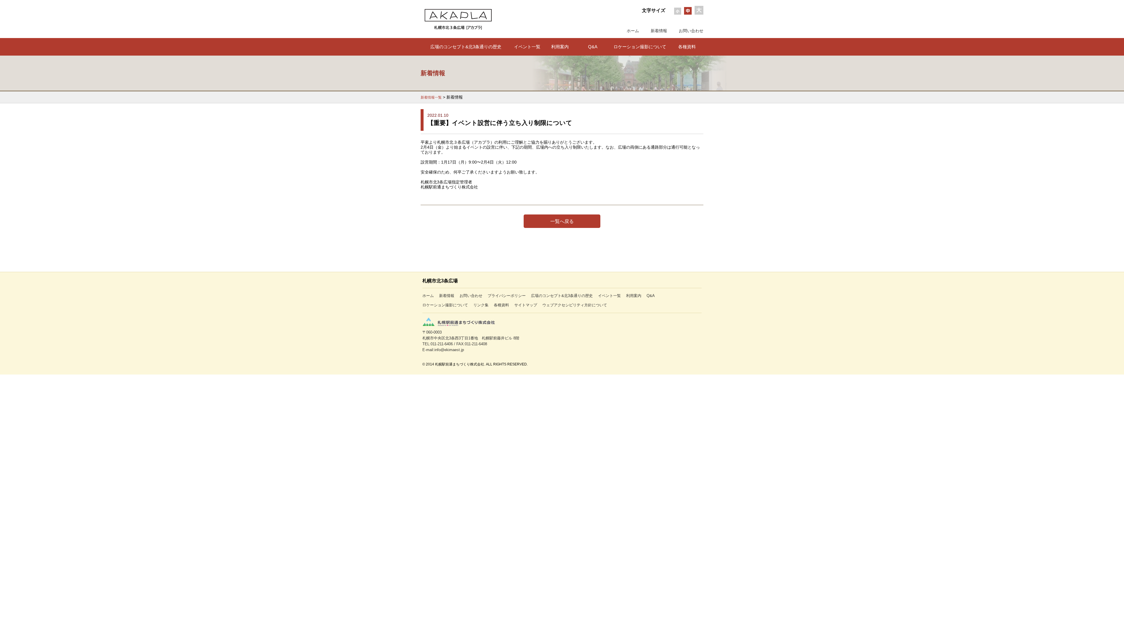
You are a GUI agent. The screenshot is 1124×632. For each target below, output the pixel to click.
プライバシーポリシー (507, 295)
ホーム (633, 30)
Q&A (592, 46)
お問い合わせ (691, 30)
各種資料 (687, 46)
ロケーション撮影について (640, 46)
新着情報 (659, 30)
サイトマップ (525, 305)
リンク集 (481, 305)
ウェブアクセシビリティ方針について (574, 305)
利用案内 (560, 46)
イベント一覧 (527, 46)
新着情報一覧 (431, 97)
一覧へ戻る (562, 221)
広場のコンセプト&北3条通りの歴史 (465, 46)
